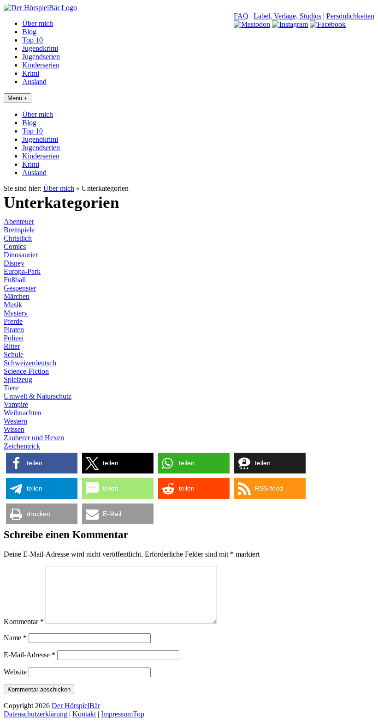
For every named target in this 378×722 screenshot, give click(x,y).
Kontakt (84, 714)
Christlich (18, 238)
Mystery (16, 313)
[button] (41, 463)
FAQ (241, 16)
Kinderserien (40, 65)
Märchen (17, 296)
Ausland (34, 81)
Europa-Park (22, 271)
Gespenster (20, 288)
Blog (29, 32)
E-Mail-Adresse (29, 655)
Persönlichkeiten (350, 16)
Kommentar (24, 621)
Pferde (13, 321)
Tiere (11, 388)
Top (138, 714)
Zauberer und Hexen (34, 438)
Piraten (14, 330)
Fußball (15, 280)
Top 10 (32, 40)
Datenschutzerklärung (35, 714)
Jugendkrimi (40, 48)
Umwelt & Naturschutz (37, 396)
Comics (15, 246)
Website (15, 672)
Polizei (14, 338)
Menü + (17, 98)
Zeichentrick (22, 446)
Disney (14, 263)
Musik (13, 305)
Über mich (37, 23)
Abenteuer (19, 221)
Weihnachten (22, 413)
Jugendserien (41, 57)
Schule (14, 354)
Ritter (12, 346)
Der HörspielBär (76, 706)
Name (15, 638)
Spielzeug (18, 379)
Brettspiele (19, 230)
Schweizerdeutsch (30, 363)
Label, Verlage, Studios (287, 16)
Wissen (14, 429)
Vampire (16, 404)
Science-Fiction (26, 371)
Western (15, 421)
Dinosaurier (21, 255)
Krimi (30, 73)
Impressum (117, 714)
